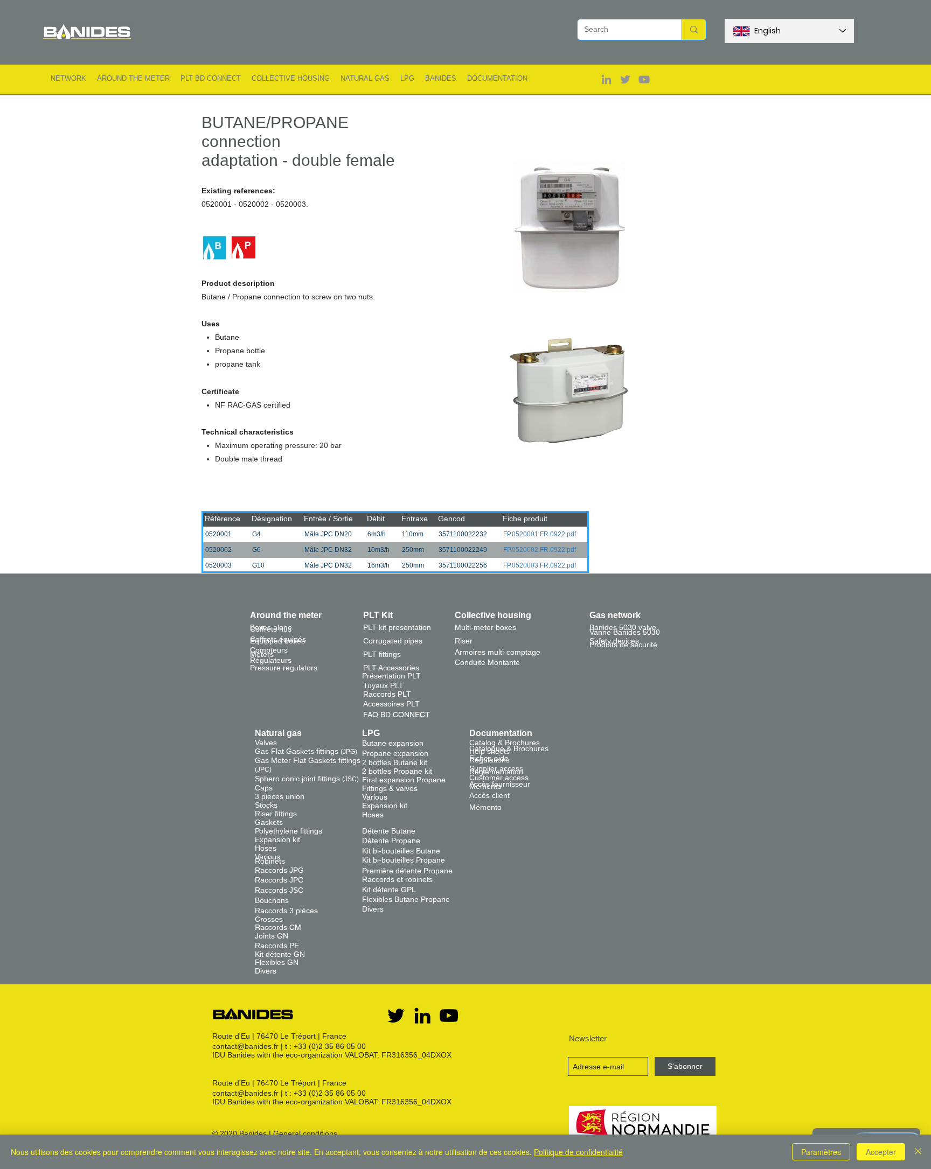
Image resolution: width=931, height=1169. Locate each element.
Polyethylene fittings (288, 831)
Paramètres (821, 1151)
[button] (68, 78)
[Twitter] (396, 1015)
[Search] (694, 29)
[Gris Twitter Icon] (625, 79)
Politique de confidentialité (578, 1151)
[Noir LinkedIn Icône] (422, 1015)
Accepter (881, 1151)
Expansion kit (277, 839)
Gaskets (269, 822)
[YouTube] (448, 1015)
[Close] (918, 1151)
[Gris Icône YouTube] (644, 79)
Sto (260, 805)
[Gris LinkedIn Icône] (606, 79)
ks (273, 805)
